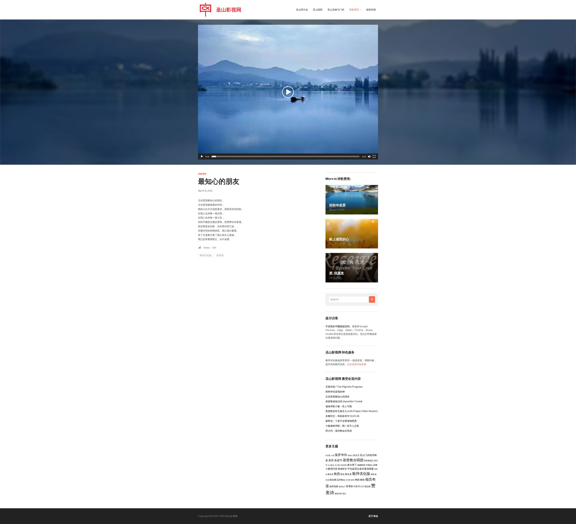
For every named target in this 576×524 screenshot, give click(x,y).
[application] (288, 92)
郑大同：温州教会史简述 (339, 430)
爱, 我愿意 (336, 273)
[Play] (201, 156)
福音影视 (371, 9)
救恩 (337, 474)
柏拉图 (333, 479)
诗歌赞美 (354, 9)
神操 (357, 479)
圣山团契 (317, 9)
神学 (352, 480)
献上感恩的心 (339, 239)
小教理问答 (332, 468)
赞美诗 (220, 255)
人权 (332, 455)
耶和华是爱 (337, 205)
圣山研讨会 (302, 9)
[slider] (286, 156)
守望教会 (369, 465)
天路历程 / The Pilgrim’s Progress (344, 386)
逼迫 (344, 493)
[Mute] (369, 156)
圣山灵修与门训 (335, 9)
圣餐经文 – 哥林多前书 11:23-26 (342, 416)
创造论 (350, 455)
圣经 (331, 460)
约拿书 (357, 486)
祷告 (362, 479)
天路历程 (343, 465)
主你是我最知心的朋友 (338, 396)
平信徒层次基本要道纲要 (360, 468)
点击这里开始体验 (356, 364)
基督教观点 (369, 460)
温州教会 (341, 480)
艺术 (362, 486)
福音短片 (342, 487)
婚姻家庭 (361, 465)
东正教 (328, 455)
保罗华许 (341, 455)
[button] (288, 92)
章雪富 (349, 486)
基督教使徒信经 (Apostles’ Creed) (344, 401)
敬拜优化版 (206, 255)
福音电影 (333, 486)
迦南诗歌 (338, 493)
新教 (372, 474)
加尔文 (356, 455)
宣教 (375, 465)
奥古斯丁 (352, 464)
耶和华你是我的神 (335, 391)
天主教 (337, 465)
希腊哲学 (342, 469)
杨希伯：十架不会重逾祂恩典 (341, 420)
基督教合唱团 (353, 460)
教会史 (348, 474)
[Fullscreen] (374, 156)
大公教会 (331, 465)
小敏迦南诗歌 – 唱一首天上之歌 (342, 425)
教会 (342, 474)
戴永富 (330, 474)
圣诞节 (338, 460)
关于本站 (373, 516)
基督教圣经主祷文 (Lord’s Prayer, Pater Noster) (352, 411)
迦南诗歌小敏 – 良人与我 (339, 406)
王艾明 (348, 480)
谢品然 (367, 486)
